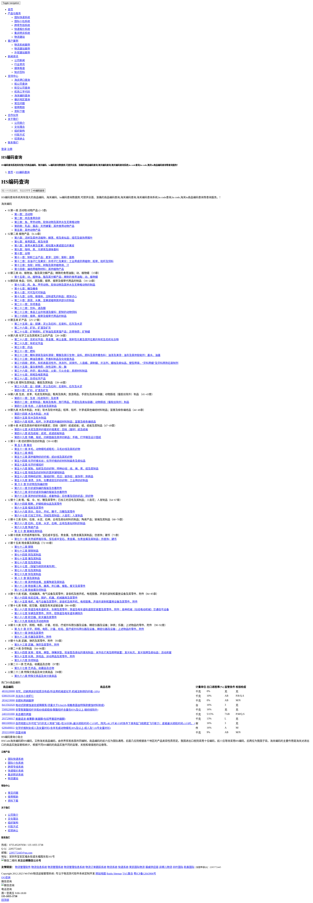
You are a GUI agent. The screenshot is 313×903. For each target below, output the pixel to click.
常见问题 (19, 103)
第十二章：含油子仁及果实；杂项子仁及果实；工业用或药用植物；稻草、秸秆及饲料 (63, 261)
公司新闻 (19, 60)
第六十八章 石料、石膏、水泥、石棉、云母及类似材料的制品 (49, 523)
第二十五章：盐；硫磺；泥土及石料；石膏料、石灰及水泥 (48, 323)
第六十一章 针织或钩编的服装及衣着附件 (38, 488)
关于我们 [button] (13, 119)
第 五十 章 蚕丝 (23, 445)
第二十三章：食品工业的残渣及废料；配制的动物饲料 (45, 312)
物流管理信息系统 (74, 867)
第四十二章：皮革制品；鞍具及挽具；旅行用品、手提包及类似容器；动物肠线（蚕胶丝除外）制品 (71, 402)
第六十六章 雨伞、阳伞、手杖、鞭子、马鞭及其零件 (44, 511)
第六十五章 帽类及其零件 (29, 507)
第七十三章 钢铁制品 (26, 550)
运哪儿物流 (165, 867)
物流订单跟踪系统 (95, 867)
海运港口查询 (22, 80)
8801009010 (8, 723)
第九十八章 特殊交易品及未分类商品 (35, 676)
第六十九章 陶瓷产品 (26, 527)
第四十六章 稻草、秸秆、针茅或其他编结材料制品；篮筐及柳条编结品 (55, 421)
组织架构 (19, 130)
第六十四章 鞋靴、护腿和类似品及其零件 (38, 503)
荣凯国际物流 (137, 867)
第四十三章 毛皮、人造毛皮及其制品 (35, 406)
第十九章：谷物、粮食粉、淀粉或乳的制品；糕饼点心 (45, 296)
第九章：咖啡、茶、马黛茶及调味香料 (36, 249)
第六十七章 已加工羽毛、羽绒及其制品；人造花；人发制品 (48, 515)
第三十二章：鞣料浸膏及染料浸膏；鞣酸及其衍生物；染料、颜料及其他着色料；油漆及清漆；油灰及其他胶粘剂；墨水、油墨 (87, 355)
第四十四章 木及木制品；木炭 (31, 413)
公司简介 (19, 123)
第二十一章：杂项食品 (27, 304)
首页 (10, 9)
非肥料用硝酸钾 (24, 700)
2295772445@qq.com (20, 852)
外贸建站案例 (22, 52)
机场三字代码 (22, 91)
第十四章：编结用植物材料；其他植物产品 (39, 269)
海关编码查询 (22, 95)
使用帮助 (19, 107)
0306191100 (8, 695)
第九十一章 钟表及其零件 (29, 633)
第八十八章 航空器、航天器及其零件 (35, 617)
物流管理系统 (55, 867)
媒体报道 (19, 68)
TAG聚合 (127, 873)
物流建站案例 (22, 48)
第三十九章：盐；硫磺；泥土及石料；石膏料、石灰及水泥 (48, 386)
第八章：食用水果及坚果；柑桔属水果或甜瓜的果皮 (44, 245)
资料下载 (19, 111)
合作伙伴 (13, 115)
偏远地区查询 (22, 99)
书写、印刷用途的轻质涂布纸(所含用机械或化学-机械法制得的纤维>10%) (57, 691)
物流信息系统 (39, 867)
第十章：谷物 (22, 253)
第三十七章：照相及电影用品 (31, 374)
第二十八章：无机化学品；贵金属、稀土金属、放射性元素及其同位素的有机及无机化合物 (66, 339)
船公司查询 (20, 83)
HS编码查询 (23, 172)
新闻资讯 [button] (13, 56)
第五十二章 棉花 (23, 453)
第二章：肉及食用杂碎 (27, 218)
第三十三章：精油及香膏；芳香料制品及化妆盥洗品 (44, 359)
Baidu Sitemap (114, 873)
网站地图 (101, 873)
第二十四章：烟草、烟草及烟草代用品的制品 (40, 316)
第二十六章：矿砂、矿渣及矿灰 (32, 327)
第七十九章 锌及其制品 (27, 574)
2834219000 (8, 700)
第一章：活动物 (23, 214)
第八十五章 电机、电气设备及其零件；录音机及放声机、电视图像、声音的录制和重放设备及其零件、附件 (76, 601)
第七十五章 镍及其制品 (27, 558)
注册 (9, 149)
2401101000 (8, 714)
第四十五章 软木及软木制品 (30, 417)
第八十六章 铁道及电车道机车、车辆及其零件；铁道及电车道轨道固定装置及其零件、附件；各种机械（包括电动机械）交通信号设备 (91, 609)
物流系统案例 (22, 44)
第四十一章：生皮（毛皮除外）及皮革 (36, 398)
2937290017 (8, 718)
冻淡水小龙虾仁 (24, 696)
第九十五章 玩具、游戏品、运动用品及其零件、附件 (44, 656)
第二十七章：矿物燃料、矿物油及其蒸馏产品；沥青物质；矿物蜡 (52, 331)
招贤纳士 (19, 138)
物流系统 (112, 867)
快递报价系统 (22, 29)
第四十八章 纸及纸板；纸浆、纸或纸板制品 (39, 433)
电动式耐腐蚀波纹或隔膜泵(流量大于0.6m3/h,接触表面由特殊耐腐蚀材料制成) (59, 705)
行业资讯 (19, 64)
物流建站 (19, 37)
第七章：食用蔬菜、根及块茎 (31, 241)
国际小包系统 (22, 21)
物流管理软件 (23, 867)
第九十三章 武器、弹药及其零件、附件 (36, 644)
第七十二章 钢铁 (23, 546)
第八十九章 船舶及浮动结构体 (31, 621)
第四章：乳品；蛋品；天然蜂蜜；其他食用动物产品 (44, 226)
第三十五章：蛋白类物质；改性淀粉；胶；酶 (40, 367)
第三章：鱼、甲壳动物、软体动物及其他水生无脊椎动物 (47, 222)
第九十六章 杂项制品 (26, 660)
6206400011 (8, 727)
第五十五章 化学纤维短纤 (29, 464)
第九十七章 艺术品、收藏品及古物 (34, 668)
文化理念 (19, 127)
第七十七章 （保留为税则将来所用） (35, 566)
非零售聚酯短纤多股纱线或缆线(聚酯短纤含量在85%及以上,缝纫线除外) (56, 709)
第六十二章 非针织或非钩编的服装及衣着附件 (40, 492)
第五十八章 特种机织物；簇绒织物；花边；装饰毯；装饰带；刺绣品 (53, 476)
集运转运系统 (22, 33)
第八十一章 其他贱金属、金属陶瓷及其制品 (39, 582)
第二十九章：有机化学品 (28, 343)
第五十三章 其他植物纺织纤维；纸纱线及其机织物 (43, 456)
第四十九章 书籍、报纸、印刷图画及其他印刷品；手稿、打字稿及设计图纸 (57, 437)
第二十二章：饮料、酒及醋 (30, 308)
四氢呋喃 (20, 732)
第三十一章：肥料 (24, 351)
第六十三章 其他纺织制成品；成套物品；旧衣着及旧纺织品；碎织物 (53, 496)
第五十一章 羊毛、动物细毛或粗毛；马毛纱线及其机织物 (47, 449)
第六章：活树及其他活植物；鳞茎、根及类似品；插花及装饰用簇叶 (53, 237)
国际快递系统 (22, 17)
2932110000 (8, 732)
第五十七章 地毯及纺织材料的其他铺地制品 (39, 472)
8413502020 (8, 704)
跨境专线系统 (22, 25)
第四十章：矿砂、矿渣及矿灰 (31, 390)
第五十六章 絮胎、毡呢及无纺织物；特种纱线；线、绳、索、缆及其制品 (56, 468)
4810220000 (8, 691)
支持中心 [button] (13, 76)
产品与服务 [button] (14, 13)
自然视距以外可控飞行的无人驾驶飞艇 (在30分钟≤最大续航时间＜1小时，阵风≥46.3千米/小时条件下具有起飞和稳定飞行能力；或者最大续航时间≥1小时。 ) (105, 723)
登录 (4, 149)
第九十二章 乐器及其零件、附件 (33, 636)
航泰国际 (189, 867)
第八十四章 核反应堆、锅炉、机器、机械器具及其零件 (46, 597)
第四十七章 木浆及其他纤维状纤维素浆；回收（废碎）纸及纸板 (51, 429)
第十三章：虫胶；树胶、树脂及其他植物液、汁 (41, 265)
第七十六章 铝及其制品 (27, 562)
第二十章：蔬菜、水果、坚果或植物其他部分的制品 (44, 300)
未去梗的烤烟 (23, 714)
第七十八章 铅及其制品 (27, 570)
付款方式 (19, 134)
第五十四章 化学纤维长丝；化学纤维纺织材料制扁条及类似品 (49, 460)
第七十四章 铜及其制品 (27, 554)
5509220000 (8, 709)
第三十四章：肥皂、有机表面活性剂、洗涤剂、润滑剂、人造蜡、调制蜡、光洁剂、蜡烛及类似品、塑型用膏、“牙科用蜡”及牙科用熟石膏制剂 (96, 363)
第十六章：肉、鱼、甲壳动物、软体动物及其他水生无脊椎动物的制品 (54, 284)
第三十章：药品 (23, 347)
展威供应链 (151, 867)
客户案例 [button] (13, 40)
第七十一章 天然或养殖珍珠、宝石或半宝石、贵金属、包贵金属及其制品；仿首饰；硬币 (65, 539)
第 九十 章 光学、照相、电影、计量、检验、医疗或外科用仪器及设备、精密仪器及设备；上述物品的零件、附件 (79, 629)
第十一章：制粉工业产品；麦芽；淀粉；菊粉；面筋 (44, 257)
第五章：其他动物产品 (27, 230)
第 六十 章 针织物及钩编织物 (31, 484)
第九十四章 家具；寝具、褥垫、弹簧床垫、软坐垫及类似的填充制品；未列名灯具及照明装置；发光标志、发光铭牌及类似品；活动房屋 (92, 652)
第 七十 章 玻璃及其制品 (28, 531)
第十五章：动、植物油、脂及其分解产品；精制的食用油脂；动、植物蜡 (56, 277)
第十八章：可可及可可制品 (30, 292)
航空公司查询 (22, 87)
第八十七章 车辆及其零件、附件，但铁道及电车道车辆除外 (48, 613)
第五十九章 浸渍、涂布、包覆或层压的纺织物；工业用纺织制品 (51, 480)
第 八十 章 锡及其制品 (27, 578)
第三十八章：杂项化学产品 (30, 378)
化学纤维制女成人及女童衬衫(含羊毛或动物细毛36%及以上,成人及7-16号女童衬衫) (63, 728)
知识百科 (19, 72)
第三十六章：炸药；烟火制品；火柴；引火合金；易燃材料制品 (50, 370)
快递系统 (123, 867)
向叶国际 (178, 867)
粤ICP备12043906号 (145, 873)
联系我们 (13, 142)
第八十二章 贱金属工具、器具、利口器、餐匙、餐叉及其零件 (49, 586)
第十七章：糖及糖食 (26, 288)
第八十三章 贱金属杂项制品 (30, 590)
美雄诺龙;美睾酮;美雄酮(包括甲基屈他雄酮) (40, 718)
